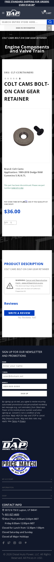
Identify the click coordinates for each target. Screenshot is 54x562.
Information (8, 487)
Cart (49, 13)
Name (4, 362)
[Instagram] (14, 542)
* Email (5, 372)
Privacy (22, 421)
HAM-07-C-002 (17, 188)
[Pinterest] (25, 542)
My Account (7, 479)
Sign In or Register (25, 28)
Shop (4, 496)
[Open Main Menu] (3, 13)
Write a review (19, 313)
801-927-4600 (12, 514)
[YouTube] (20, 542)
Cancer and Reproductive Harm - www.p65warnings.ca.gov (31, 281)
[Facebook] (3, 542)
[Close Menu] (49, 28)
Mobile (5, 382)
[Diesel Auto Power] (13, 13)
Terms (14, 421)
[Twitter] (9, 542)
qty (6, 222)
